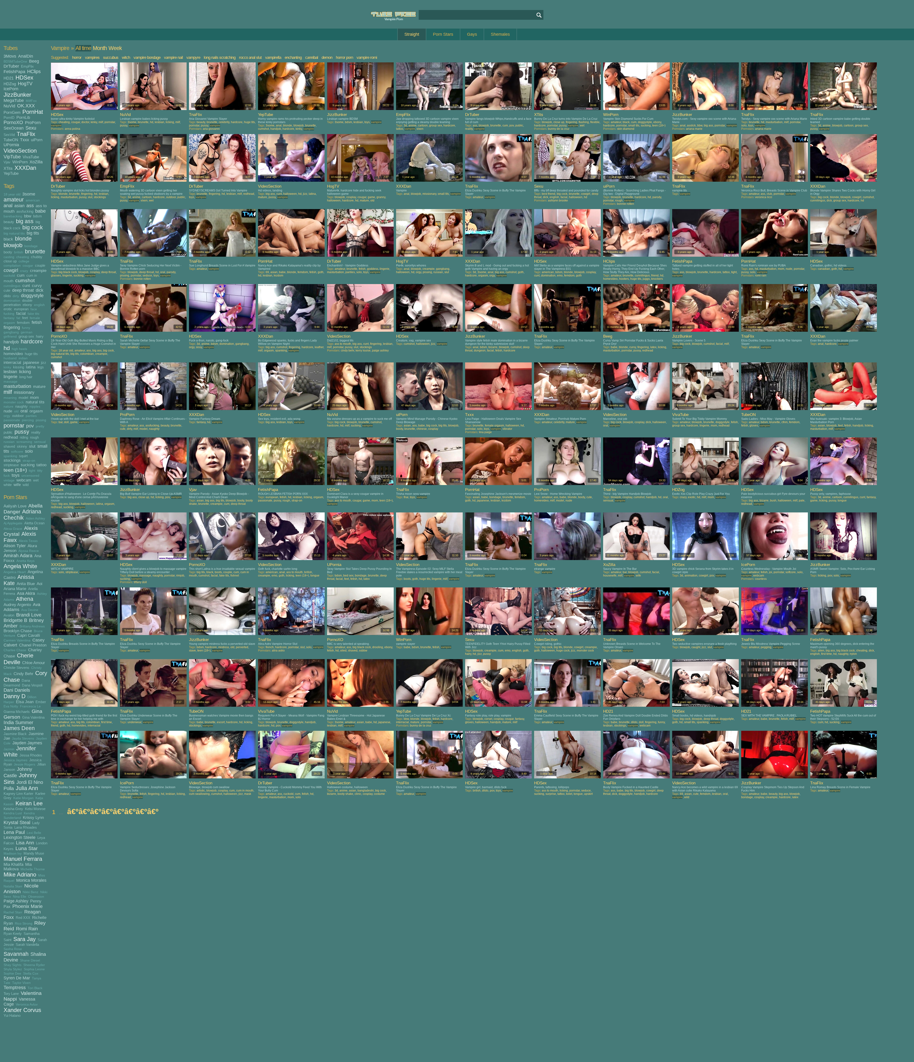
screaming (24, 442)
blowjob (13, 245)
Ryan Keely (13, 934)
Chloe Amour (33, 663)
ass (30, 205)
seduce (147, 275)
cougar (28, 265)
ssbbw (363, 650)
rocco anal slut (250, 57)
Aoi (39, 583)
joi (770, 572)
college (24, 261)
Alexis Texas (28, 541)
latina (30, 367)
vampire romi (367, 57)
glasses (56, 275)
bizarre (492, 347)
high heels (19, 349)
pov (30, 425)
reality (35, 432)
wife (17, 484)
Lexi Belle (34, 833)
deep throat (23, 290)
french (270, 647)
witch (126, 57)
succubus (110, 57)
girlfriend (10, 336)
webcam (23, 480)
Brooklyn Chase (18, 631)
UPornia (11, 144)
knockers (657, 279)
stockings (12, 460)
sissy (199, 347)
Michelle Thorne (32, 869)
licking (25, 371)
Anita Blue (26, 583)
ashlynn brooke (558, 200)
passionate (12, 420)
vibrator (507, 429)
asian (19, 205)
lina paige (485, 432)
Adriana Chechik (22, 515)
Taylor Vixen (21, 983)
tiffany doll (140, 582)
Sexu (30, 127)
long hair (25, 377)
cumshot (25, 280)
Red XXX (23, 918)
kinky (7, 367)
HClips (34, 71)
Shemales (500, 34)
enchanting (293, 57)
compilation (12, 265)
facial (21, 313)
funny (26, 328)
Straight (411, 34)
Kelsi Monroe (35, 809)
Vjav (7, 162)
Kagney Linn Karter (18, 793)
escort (221, 722)
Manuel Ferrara (23, 859)
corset (488, 719)
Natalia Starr (13, 886)
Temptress (15, 987)
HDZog (10, 84)
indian (23, 358)
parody (656, 197)
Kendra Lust (13, 813)
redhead (11, 437)
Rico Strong (23, 923)
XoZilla (36, 162)
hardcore (32, 342)
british (18, 252)
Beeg (34, 61)
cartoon (423, 125)
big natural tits (14, 233)
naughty (21, 406)
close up (10, 261)
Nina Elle (19, 896)
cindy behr (347, 350)
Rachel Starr (13, 912)
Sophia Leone (34, 969)
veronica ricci (763, 197)
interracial (12, 362)
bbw (27, 216)
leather (319, 347)
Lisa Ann (25, 842)
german (26, 332)
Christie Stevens (16, 668)
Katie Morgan (23, 798)
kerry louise (363, 350)
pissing (41, 420)
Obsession (36, 896)
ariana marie (694, 128)
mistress (223, 647)
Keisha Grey (13, 809)
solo (29, 451)
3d (405, 125)
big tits (33, 233)
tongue (842, 500)
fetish (37, 322)
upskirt (588, 794)
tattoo (41, 465)
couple (40, 265)
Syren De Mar (17, 978)
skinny (22, 446)
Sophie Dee (12, 973)
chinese (422, 429)
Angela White (20, 566)
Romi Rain (27, 928)
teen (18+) (15, 470)
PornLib (23, 117)
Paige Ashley (16, 901)
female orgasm (494, 425)
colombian (87, 354)
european (21, 309)
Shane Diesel (30, 960)
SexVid (9, 135)
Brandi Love (28, 614)
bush (773, 500)
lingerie (10, 376)
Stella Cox (30, 973)
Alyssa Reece (28, 551)
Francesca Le (30, 706)
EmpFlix (27, 66)
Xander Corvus (22, 1010)
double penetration (18, 302)
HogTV (25, 83)
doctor (85, 122)
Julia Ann (27, 788)
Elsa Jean (25, 702)
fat (18, 318)
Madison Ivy (13, 853)
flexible (595, 122)
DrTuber (11, 66)
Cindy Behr (23, 673)
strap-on (29, 460)
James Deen (19, 728)
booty (8, 252)
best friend (548, 193)
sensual (40, 442)
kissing (18, 367)
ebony (27, 305)
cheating (22, 257)
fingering (12, 327)
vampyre (193, 57)
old (16, 411)
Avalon (9, 615)
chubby (36, 257)
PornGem (12, 112)
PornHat (32, 112)
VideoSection (20, 150)
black (8, 239)
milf (8, 392)
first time (826, 654)
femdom (23, 323)
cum (21, 275)
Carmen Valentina (17, 640)
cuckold (9, 275)
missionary (24, 392)
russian (9, 442)
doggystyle (32, 295)
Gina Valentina (33, 717)
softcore (17, 451)
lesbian (10, 371)
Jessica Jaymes (15, 760)
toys (16, 475)
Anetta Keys (25, 561)
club (769, 193)
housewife (609, 575)
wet (36, 480)
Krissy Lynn (33, 817)
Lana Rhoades (25, 827)
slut (32, 446)
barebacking (13, 216)
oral (24, 411)
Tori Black (35, 988)
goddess (372, 269)
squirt (23, 456)
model (23, 398)
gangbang (11, 332)
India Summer (18, 722)
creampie (38, 270)
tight (32, 470)
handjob (11, 342)
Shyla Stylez (13, 969)
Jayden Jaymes (27, 743)
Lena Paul (14, 832)
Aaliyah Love (15, 506)
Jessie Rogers (24, 764)
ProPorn (33, 122)
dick (39, 290)
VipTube (12, 156)
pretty (40, 426)
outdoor (18, 416)
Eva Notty (11, 706)
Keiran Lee (29, 803)
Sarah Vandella (27, 944)
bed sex (348, 575)
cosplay (351, 197)
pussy (22, 432)
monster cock (14, 402)
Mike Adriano (20, 874)
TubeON (11, 140)
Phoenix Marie (27, 906)
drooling (377, 647)
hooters (624, 279)
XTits (8, 168)
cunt (26, 285)
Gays (472, 34)
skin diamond (625, 128)
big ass (25, 221)
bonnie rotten (625, 203)
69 (267, 272)
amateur (14, 200)
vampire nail (173, 57)
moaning (10, 398)
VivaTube (31, 157)
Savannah (16, 954)
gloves (754, 425)
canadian (824, 269)
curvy (37, 285)
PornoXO (13, 122)
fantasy (9, 318)
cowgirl (11, 270)
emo (560, 275)
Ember (40, 702)
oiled (343, 650)
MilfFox (31, 101)
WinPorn (20, 162)
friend (655, 275)
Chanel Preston (32, 645)
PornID (9, 117)
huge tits (31, 354)
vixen (420, 128)
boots (218, 572)
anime (412, 125)
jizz (43, 363)
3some (28, 194)
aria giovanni (211, 128)
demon (327, 57)
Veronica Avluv (27, 1004)
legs (40, 367)
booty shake (345, 794)
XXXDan (25, 168)
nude (8, 411)
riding (24, 437)
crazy (24, 271)
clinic (358, 794)
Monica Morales (31, 880)
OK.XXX (26, 105)
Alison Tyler (15, 545)
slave (192, 650)
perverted (242, 647)
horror (76, 57)
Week (115, 48)
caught (695, 647)
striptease (11, 465)
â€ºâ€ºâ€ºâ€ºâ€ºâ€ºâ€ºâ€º (113, 811)
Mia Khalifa (13, 864)
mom (34, 397)
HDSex (24, 77)
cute (7, 290)
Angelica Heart (15, 572)
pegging (766, 647)
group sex (26, 336)
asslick (691, 125)
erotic (8, 309)
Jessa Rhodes (31, 755)
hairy (40, 336)
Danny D (14, 696)
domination (12, 300)
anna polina (72, 128)
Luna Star (26, 848)
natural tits (35, 402)
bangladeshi (366, 790)
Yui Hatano (12, 1015)
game (371, 197)
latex (653, 347)
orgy (7, 416)
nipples (35, 406)
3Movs (10, 56)
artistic (201, 790)
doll (66, 422)
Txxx (24, 139)
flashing (584, 122)
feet (25, 318)
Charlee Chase (15, 650)
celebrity (224, 122)
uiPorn (36, 140)
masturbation (17, 386)
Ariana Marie (15, 588)
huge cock (563, 650)
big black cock (68, 272)
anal (8, 205)
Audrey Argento (17, 604)
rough (34, 437)
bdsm (37, 216)
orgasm (36, 411)
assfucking (24, 211)
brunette (35, 252)
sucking (28, 465)
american (33, 200)
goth (320, 272)
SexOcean (14, 128)
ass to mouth (343, 344)
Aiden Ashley (35, 518)
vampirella (273, 57)
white (8, 485)
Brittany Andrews (32, 626)
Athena (24, 599)
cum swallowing (199, 794)
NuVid (9, 106)
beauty (9, 222)
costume (379, 794)
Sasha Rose (13, 949)
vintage (9, 480)
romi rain (760, 275)
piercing (28, 420)
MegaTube (14, 100)
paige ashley (380, 350)
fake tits (33, 314)
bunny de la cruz (558, 128)
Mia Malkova (18, 866)
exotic (691, 497)
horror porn (344, 57)
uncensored (30, 475)
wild (26, 485)
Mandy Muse (34, 853)
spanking (10, 456)
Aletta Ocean (34, 523)
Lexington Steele (19, 837)
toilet (569, 794)
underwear (134, 722)
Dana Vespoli (32, 685)
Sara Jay (24, 939)
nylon (853, 654)
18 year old (12, 194)
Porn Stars (443, 34)
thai (406, 497)
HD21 (9, 78)
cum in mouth (244, 790)
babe (40, 211)
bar (61, 422)
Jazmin (9, 749)
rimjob (180, 575)
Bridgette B (15, 620)
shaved (9, 446)
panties (31, 416)
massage (10, 381)
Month (100, 48)
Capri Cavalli (28, 635)
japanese (31, 362)
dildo (7, 296)
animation (691, 575)
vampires (92, 57)
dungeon (480, 350)
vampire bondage (147, 57)
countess (761, 579)
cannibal (311, 57)
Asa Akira (26, 593)
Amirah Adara (18, 555)
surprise (551, 794)
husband (10, 358)
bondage (31, 246)
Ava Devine (29, 610)
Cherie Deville (18, 658)
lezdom (278, 275)
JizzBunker (17, 94)
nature (8, 406)
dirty (16, 296)
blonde (23, 239)
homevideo (13, 353)
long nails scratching (219, 57)
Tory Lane (11, 994)
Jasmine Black (15, 734)
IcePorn (11, 88)
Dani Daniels (17, 690)
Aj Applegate (13, 523)
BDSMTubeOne (15, 61)
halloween (290, 193)
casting (9, 257)
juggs (646, 279)
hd (7, 348)
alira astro (278, 650)
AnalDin (25, 56)
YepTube (11, 173)
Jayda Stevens (23, 738)
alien (821, 650)
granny (381, 197)
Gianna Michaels (17, 712)
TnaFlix (26, 134)
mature (39, 386)
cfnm (784, 422)
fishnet (234, 575)
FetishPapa (14, 71)
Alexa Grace (13, 529)
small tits (633, 125)
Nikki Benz (30, 892)
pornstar (14, 425)
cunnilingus (12, 286)
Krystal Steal (17, 822)
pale (802, 500)
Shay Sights (12, 965)
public (8, 432)
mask (247, 794)
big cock (32, 227)
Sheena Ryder (34, 965)
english (39, 305)
